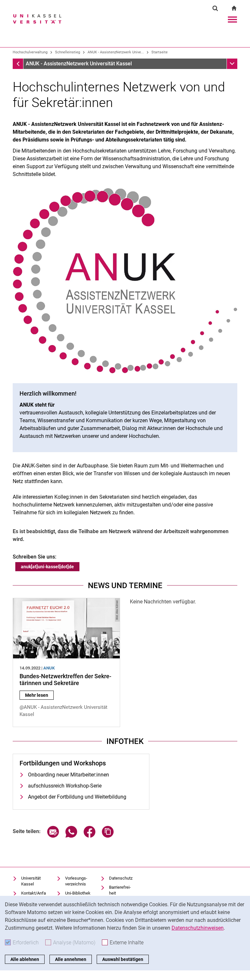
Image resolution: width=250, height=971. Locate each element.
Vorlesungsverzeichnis (76, 881)
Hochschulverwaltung (30, 52)
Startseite (159, 52)
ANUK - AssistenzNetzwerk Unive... (116, 52)
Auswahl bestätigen (122, 959)
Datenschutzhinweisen (198, 928)
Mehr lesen (39, 695)
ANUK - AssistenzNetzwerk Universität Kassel (79, 64)
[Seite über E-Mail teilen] (53, 836)
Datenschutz (120, 878)
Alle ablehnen (24, 959)
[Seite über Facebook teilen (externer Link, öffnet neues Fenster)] (89, 836)
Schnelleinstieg (67, 52)
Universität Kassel (31, 881)
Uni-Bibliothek (77, 893)
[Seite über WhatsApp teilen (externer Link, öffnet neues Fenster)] (71, 836)
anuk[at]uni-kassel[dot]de (47, 566)
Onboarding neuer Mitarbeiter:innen (68, 775)
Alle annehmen (70, 959)
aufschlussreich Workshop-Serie (65, 786)
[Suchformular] (215, 8)
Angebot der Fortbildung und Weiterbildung (77, 797)
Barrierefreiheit (120, 890)
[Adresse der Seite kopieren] (108, 836)
